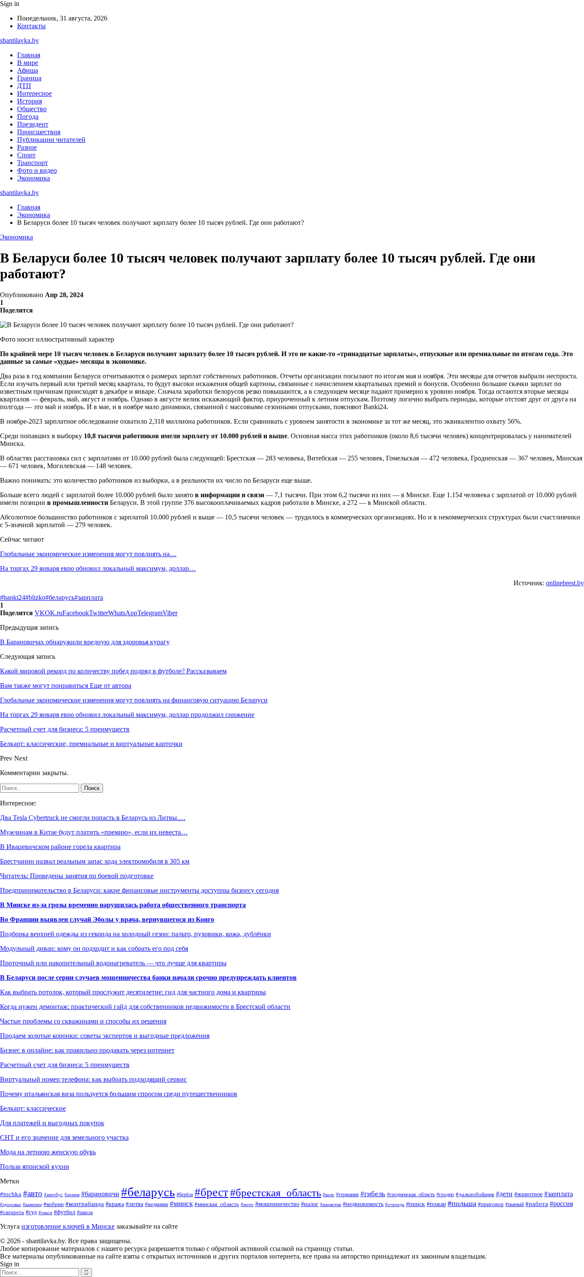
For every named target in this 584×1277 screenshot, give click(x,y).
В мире (27, 62)
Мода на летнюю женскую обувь (48, 1152)
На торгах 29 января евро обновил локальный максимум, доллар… (98, 568)
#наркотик (330, 1204)
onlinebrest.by (565, 583)
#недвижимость (363, 1204)
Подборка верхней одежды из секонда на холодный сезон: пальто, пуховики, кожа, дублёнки (135, 934)
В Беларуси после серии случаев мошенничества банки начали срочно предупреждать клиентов (148, 977)
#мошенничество (277, 1204)
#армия (72, 1194)
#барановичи (100, 1194)
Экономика (33, 178)
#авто (32, 1193)
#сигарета (12, 1212)
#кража (115, 1204)
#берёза (185, 1194)
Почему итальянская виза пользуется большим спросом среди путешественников (118, 1093)
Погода (27, 116)
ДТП (24, 85)
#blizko (35, 597)
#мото (247, 1204)
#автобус (53, 1194)
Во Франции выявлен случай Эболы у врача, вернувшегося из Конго (107, 919)
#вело (328, 1194)
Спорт (26, 155)
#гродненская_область (411, 1194)
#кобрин (54, 1204)
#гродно (445, 1194)
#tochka (10, 1193)
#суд (31, 1212)
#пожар (436, 1204)
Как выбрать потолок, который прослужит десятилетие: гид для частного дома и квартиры (133, 992)
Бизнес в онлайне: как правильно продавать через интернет (87, 1050)
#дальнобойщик (475, 1194)
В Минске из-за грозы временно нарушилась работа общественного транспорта (123, 904)
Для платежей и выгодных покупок (52, 1123)
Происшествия (38, 132)
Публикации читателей (51, 139)
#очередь (394, 1204)
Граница (29, 78)
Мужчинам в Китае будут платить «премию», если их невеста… (94, 832)
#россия (561, 1203)
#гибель (372, 1194)
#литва (134, 1203)
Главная (28, 55)
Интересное (34, 93)
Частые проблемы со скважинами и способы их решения (83, 1021)
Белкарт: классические (33, 1108)
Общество (32, 108)
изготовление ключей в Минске (68, 1226)
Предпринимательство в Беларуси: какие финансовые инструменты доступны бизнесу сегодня (139, 890)
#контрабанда (84, 1203)
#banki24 (12, 597)
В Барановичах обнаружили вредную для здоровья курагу (85, 642)
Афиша (27, 70)
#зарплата (88, 597)
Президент (32, 124)
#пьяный (514, 1204)
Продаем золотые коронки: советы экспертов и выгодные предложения (104, 1035)
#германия (347, 1194)
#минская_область (217, 1204)
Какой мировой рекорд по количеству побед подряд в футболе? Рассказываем (113, 671)
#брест (211, 1192)
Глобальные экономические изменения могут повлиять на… (88, 553)
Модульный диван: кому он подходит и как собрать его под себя (94, 948)
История (29, 101)
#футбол (64, 1212)
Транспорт (32, 162)
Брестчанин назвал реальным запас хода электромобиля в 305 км (94, 861)
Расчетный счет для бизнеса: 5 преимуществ (65, 1064)
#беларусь (59, 597)
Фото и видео (37, 170)
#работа (536, 1203)
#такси (45, 1212)
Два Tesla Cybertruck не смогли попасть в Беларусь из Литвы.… (93, 817)
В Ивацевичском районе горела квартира (60, 846)
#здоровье (10, 1204)
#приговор (491, 1204)
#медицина (156, 1204)
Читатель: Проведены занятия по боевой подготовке (76, 875)
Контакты (31, 25)
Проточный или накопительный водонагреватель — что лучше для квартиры (113, 963)
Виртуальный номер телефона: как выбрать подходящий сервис (93, 1079)
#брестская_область (275, 1192)
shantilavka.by (19, 40)
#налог (310, 1204)
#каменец (32, 1204)
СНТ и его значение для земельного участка (64, 1137)
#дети (504, 1193)
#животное (528, 1194)
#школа (85, 1212)
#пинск (415, 1204)
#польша (462, 1203)
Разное (27, 147)
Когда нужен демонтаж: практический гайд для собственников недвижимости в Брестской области (145, 1006)
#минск (181, 1204)
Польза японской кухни (34, 1166)
